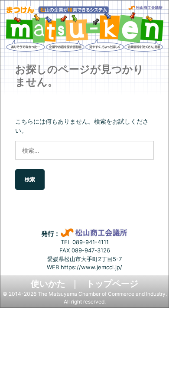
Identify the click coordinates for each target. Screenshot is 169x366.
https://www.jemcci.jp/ (91, 267)
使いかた (48, 283)
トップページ (112, 283)
